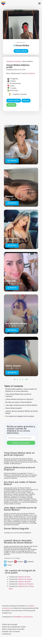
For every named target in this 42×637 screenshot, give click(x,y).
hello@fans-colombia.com (23, 617)
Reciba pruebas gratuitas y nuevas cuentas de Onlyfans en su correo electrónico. (21, 390)
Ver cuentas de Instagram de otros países (19, 416)
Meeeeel (9, 196)
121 (26, 379)
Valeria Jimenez (13, 366)
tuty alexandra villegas (16, 323)
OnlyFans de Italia (23, 577)
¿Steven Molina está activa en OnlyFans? (19, 399)
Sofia (7, 154)
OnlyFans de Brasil (24, 581)
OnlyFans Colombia (13, 61)
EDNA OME (10, 281)
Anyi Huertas (11, 238)
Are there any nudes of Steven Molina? (18, 402)
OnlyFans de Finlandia (25, 584)
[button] (39, 3)
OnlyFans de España (24, 579)
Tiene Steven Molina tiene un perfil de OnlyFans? (18, 395)
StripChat (31, 73)
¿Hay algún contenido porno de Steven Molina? (21, 405)
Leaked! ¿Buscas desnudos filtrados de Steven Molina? (21, 412)
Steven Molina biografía (13, 408)
